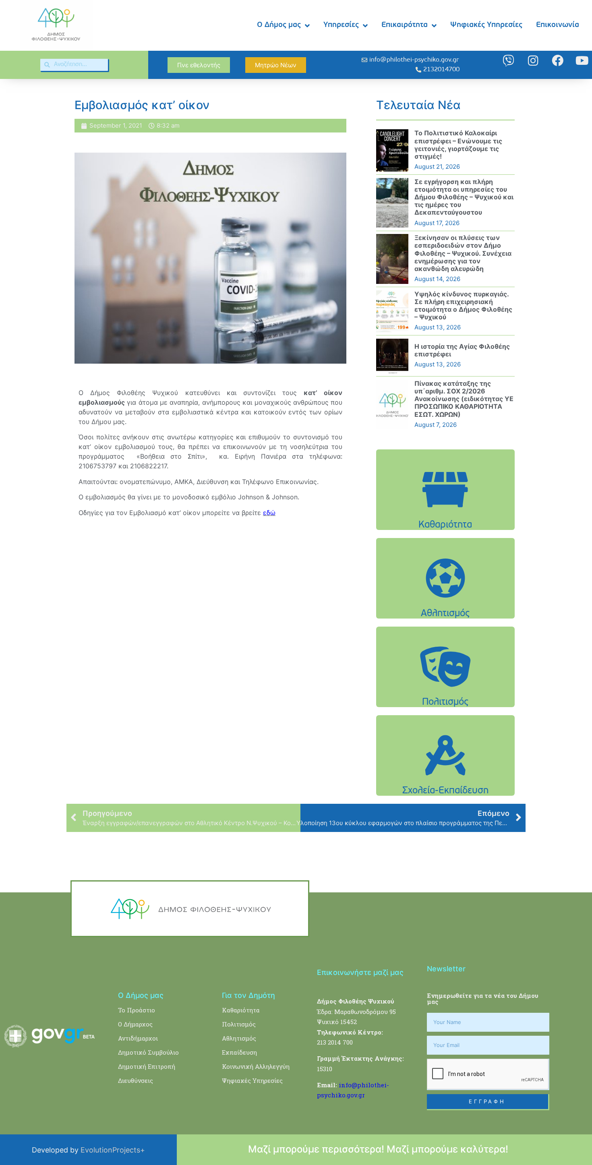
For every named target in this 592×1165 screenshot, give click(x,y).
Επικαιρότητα (404, 25)
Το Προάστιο (136, 1010)
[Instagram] (533, 60)
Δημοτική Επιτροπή (146, 1066)
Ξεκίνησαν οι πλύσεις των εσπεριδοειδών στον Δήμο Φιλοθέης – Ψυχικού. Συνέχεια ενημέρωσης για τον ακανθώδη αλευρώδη (462, 253)
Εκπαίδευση (239, 1052)
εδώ (269, 513)
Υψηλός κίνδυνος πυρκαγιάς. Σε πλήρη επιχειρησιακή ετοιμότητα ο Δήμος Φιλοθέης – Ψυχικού (463, 305)
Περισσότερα (445, 510)
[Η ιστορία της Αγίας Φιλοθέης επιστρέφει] (392, 356)
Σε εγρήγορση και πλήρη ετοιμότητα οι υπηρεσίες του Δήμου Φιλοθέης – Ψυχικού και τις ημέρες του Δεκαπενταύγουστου (463, 197)
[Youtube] (582, 60)
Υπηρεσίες (341, 25)
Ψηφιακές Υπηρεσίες (486, 25)
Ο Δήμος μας (279, 25)
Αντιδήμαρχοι (138, 1038)
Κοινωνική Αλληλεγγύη (256, 1066)
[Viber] (508, 60)
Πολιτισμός (239, 1024)
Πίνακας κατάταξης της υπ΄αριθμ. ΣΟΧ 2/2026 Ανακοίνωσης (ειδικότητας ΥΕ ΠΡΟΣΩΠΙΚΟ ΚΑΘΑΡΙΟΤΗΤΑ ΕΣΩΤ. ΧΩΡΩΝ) (463, 398)
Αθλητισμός (239, 1038)
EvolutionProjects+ (113, 1150)
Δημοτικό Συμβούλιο (148, 1052)
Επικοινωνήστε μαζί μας (360, 972)
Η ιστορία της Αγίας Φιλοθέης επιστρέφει (462, 350)
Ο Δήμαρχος (135, 1024)
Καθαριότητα (241, 1010)
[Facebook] (557, 60)
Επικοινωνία (557, 25)
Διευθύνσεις (135, 1080)
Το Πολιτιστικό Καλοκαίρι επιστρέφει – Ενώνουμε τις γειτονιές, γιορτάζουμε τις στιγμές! (458, 144)
